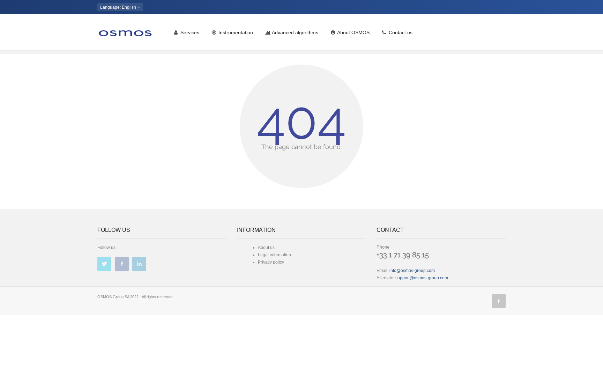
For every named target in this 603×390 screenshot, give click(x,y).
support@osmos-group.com (421, 277)
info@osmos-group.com (412, 270)
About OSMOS (353, 32)
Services (189, 32)
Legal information (274, 254)
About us (266, 247)
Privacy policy (271, 262)
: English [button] (118, 7)
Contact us (399, 32)
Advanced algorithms (294, 32)
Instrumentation (235, 32)
